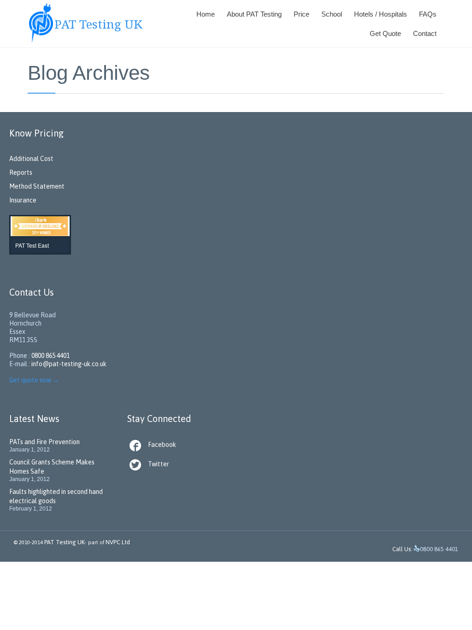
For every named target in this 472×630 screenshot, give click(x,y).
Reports (20, 172)
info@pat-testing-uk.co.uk (68, 364)
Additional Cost (31, 158)
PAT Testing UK (64, 542)
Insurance (22, 200)
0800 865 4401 (50, 355)
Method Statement (37, 186)
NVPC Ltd (117, 542)
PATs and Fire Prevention (44, 442)
